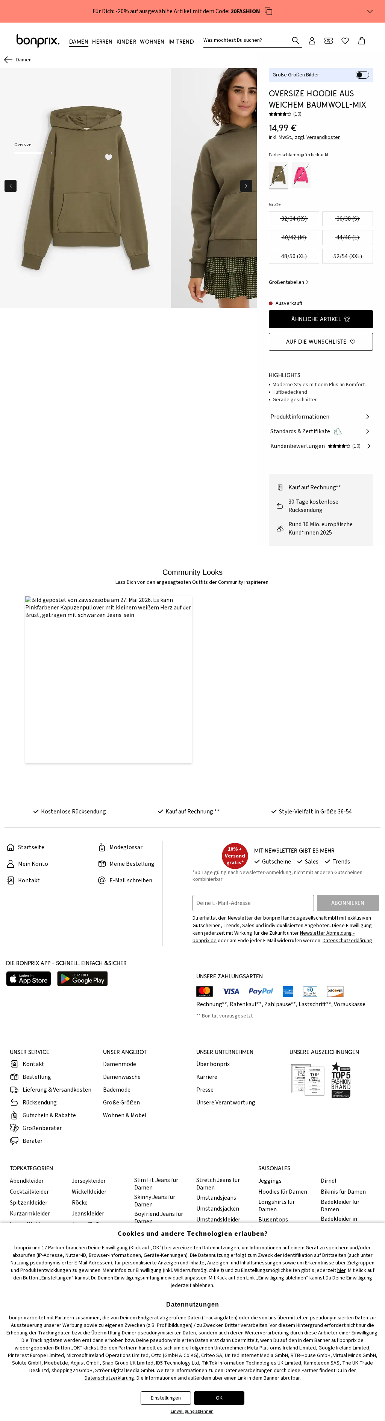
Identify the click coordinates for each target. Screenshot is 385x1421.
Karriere (206, 1077)
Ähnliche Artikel (316, 319)
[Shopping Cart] (361, 40)
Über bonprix (213, 1064)
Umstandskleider (218, 1219)
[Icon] (268, 11)
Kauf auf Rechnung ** (192, 811)
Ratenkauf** (246, 1004)
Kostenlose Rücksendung (73, 811)
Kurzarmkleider (30, 1213)
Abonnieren (347, 902)
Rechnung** (211, 1004)
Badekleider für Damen (340, 1205)
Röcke (80, 1203)
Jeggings (270, 1181)
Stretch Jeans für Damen (218, 1183)
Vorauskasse (349, 1004)
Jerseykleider (89, 1181)
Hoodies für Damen (282, 1192)
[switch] (362, 75)
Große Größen (121, 1102)
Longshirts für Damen (276, 1205)
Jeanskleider (88, 1213)
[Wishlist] (345, 40)
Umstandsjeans (216, 1198)
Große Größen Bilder (296, 75)
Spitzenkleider (28, 1203)
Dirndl (328, 1181)
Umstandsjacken (217, 1209)
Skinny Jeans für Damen (154, 1200)
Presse (205, 1090)
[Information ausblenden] (370, 11)
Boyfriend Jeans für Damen (158, 1217)
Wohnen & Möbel (125, 1115)
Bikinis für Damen (343, 1192)
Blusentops (273, 1219)
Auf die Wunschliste (316, 341)
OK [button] (219, 1398)
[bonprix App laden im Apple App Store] (28, 978)
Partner (56, 1248)
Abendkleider (27, 1181)
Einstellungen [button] (166, 1398)
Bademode (116, 1090)
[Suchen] (295, 40)
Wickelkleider (89, 1192)
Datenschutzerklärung (347, 940)
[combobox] (247, 40)
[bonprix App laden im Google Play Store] (82, 978)
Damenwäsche (122, 1077)
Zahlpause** (280, 1004)
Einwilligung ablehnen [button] (192, 1411)
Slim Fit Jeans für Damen (156, 1183)
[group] (85, 188)
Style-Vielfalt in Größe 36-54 (315, 811)
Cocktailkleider (29, 1192)
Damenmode (119, 1064)
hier (341, 1270)
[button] (108, 679)
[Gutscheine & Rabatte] (328, 40)
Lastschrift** (315, 1004)
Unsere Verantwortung (225, 1102)
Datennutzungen (220, 1248)
